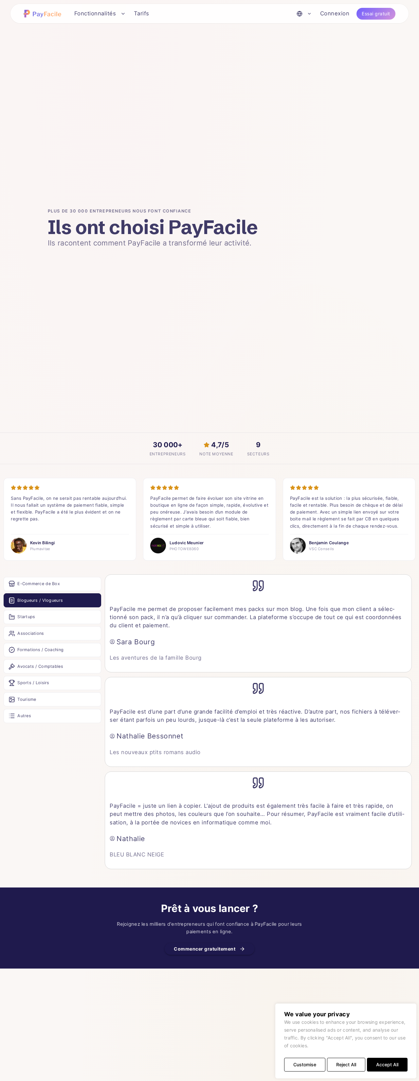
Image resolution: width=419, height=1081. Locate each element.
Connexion (335, 13)
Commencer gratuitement (204, 949)
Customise (304, 1064)
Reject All (346, 1064)
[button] (43, 13)
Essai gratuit (376, 13)
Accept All (387, 1064)
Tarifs (141, 13)
